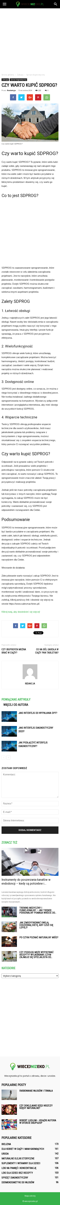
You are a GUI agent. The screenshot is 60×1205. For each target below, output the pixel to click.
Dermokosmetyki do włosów (18, 1182)
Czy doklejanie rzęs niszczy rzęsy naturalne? (36, 1107)
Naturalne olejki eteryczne (18, 1158)
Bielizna (6, 1144)
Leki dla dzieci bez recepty (17, 1172)
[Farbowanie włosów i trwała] (9, 1095)
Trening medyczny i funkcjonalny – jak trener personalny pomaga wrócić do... (37, 910)
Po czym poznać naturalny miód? (38, 937)
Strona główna (8, 74)
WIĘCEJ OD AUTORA (15, 705)
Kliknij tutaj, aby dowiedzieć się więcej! (21, 611)
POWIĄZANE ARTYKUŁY (16, 699)
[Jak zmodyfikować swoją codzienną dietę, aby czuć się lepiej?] (9, 926)
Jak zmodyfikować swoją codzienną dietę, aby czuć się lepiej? (36, 925)
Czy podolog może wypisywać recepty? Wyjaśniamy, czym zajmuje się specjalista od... (36, 955)
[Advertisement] (30, 40)
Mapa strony (30, 1196)
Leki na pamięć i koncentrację (19, 1168)
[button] (55, 4)
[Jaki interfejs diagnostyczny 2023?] (9, 731)
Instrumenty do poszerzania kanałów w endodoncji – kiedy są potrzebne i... (26, 881)
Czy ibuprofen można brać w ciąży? (14, 651)
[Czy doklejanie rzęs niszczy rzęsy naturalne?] (9, 1109)
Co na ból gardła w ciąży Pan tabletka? (46, 651)
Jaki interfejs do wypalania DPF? (37, 712)
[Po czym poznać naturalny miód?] (9, 941)
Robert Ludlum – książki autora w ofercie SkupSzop (37, 1121)
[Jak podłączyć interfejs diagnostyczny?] (9, 746)
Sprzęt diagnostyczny (18, 80)
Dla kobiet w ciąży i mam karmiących (23, 1148)
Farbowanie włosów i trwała (36, 1090)
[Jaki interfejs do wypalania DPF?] (9, 716)
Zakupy (5, 80)
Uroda (5, 1153)
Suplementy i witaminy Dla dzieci (21, 1163)
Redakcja (11, 90)
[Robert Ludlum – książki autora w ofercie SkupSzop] (9, 1124)
